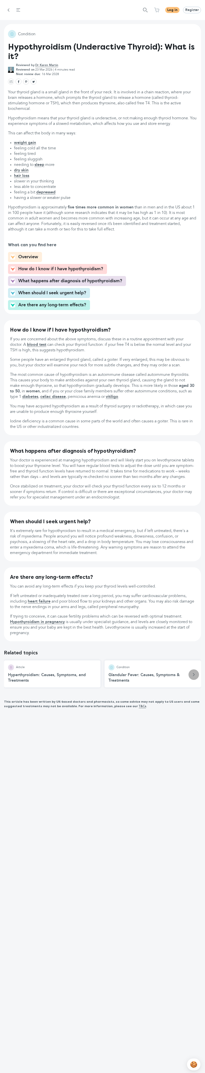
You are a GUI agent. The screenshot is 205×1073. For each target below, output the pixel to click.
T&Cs (142, 706)
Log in (172, 10)
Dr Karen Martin (46, 65)
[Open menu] (18, 10)
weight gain (25, 143)
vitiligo (112, 397)
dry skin (21, 170)
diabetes (30, 397)
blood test (36, 345)
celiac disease (53, 397)
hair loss (21, 176)
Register (192, 10)
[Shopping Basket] (156, 10)
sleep (39, 165)
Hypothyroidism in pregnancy (37, 622)
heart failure (39, 602)
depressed (46, 192)
